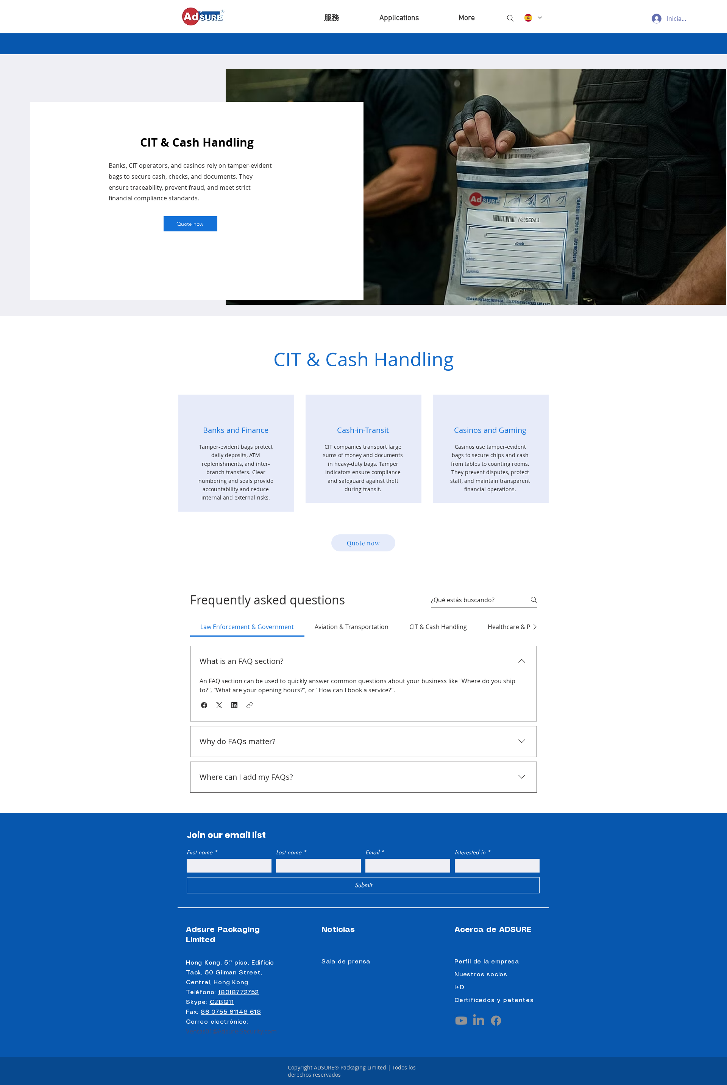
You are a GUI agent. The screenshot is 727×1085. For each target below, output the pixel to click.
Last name (291, 852)
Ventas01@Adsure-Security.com (231, 1031)
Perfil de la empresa (486, 962)
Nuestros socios (480, 974)
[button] (399, 18)
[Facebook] (496, 1020)
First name (202, 852)
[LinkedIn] (478, 1020)
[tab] (247, 627)
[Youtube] (461, 1020)
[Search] (510, 18)
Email (374, 852)
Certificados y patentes (494, 1000)
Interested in (472, 852)
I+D (459, 987)
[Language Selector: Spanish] (532, 17)
